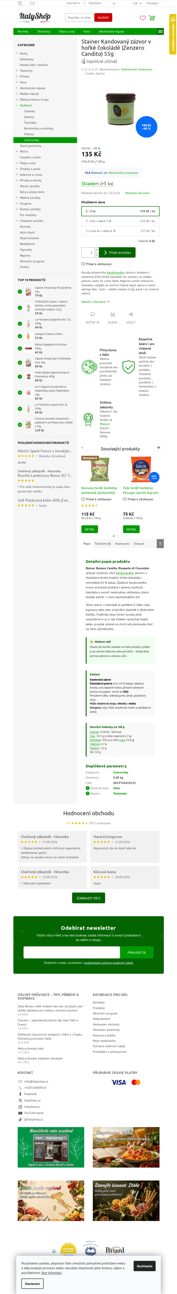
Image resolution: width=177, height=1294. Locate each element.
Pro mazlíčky (28, 215)
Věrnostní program (32, 261)
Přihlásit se (137, 952)
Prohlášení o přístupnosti (109, 1052)
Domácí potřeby (30, 209)
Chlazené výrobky (31, 221)
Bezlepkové (27, 244)
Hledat (103, 17)
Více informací (51, 1273)
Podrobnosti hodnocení (136, 69)
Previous (83, 447)
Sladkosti (26, 105)
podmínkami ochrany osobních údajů (108, 963)
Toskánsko (120, 793)
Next (159, 447)
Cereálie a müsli (30, 157)
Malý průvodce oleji (31, 1048)
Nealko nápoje (29, 94)
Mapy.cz (105, 424)
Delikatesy (26, 59)
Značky (24, 267)
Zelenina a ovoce (31, 175)
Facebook (30, 1094)
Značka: (95, 73)
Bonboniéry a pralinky (38, 128)
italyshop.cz (32, 1107)
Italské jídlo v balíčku (34, 65)
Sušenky (29, 111)
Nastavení (32, 1284)
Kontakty (73, 3)
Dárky (23, 53)
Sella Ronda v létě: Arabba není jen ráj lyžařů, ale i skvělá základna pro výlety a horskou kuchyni (51, 1008)
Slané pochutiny (30, 146)
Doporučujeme (29, 238)
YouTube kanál (34, 1113)
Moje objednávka (104, 1041)
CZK (135, 3)
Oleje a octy (28, 163)
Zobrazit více (89, 898)
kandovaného (116, 272)
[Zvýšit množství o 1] (97, 249)
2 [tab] (118, 536)
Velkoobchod (101, 1019)
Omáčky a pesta (30, 169)
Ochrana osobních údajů (109, 1046)
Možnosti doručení (137, 193)
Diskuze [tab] (139, 544)
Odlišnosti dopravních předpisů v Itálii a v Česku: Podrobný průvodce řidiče (50, 1036)
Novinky (25, 227)
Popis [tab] (87, 544)
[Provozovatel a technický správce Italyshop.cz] (115, 1251)
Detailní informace (93, 302)
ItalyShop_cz (32, 1100)
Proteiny (95, 748)
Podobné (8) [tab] (103, 544)
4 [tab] (126, 536)
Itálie (116, 788)
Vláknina (95, 744)
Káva (23, 82)
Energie (94, 732)
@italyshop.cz (33, 1119)
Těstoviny (26, 71)
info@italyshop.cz (36, 1081)
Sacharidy (95, 740)
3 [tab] (122, 536)
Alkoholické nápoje (32, 88)
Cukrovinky (31, 140)
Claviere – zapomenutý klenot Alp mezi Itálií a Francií (48, 1022)
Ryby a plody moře (32, 192)
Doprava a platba (104, 1035)
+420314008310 (35, 1088)
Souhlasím (144, 1266)
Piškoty (29, 134)
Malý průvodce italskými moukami (40, 1058)
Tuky (92, 736)
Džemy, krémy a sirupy (34, 99)
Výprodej (26, 250)
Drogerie (25, 203)
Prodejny (95, 3)
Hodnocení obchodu (88, 813)
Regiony (25, 255)
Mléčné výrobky (30, 198)
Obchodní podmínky (106, 1030)
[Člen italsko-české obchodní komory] (91, 1251)
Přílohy (24, 76)
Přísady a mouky (30, 180)
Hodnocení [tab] (122, 544)
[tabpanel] (99, 494)
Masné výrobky (30, 186)
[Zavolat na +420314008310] (24, 3)
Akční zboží (27, 232)
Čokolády (30, 122)
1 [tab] (113, 536)
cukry (122, 740)
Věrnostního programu (123, 173)
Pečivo (24, 151)
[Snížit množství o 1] (97, 254)
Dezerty (29, 117)
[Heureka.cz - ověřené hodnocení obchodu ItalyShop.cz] (68, 1251)
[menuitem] (23, 31)
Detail (90, 529)
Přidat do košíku (120, 252)
